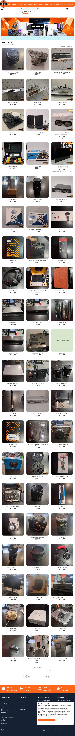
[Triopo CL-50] (13, 401)
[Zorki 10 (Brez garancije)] (62, 431)
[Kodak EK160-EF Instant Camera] (37, 247)
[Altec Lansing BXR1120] (37, 120)
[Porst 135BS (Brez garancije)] (13, 494)
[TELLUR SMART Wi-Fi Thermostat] (37, 217)
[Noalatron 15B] (13, 431)
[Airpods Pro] (37, 615)
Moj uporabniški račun (26, 677)
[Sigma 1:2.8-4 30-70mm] (62, 371)
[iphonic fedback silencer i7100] (62, 59)
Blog (51, 4)
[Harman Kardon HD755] (13, 310)
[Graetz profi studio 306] (37, 340)
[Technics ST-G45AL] (13, 340)
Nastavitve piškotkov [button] (55, 723)
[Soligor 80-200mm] (37, 187)
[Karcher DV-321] (37, 401)
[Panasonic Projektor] (62, 615)
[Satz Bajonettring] (13, 187)
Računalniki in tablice (25, 702)
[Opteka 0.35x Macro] (37, 555)
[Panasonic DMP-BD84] (13, 371)
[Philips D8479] (62, 310)
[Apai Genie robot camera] (62, 463)
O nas (46, 4)
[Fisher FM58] (37, 90)
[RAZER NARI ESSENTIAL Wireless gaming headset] (37, 431)
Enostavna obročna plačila (7, 717)
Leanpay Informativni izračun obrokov (8, 719)
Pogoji (43, 730)
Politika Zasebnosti (51, 730)
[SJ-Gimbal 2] (62, 217)
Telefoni (22, 700)
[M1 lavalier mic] (13, 120)
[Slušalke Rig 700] (13, 278)
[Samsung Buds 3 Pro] (13, 646)
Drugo (57, 4)
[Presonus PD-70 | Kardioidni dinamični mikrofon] (37, 646)
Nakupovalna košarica (48, 677)
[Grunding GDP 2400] (13, 90)
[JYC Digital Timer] (62, 247)
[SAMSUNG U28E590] (13, 585)
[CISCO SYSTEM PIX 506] (62, 187)
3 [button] (39, 670)
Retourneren (4, 723)
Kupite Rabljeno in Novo (30, 4)
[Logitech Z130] (13, 463)
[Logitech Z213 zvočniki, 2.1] (37, 371)
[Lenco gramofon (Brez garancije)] (62, 278)
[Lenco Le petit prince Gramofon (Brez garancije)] (37, 278)
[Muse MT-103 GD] (37, 585)
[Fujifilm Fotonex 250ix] (62, 401)
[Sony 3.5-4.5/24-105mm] (13, 59)
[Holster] (13, 524)
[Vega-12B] (37, 494)
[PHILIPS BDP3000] (37, 310)
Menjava (41, 4)
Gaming (21, 704)
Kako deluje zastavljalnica (7, 714)
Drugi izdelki (22, 709)
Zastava (20, 4)
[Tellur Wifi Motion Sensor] (13, 217)
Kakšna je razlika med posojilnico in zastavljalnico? (9, 711)
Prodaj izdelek (12, 4)
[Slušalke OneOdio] (62, 555)
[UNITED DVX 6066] (62, 90)
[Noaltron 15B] (13, 247)
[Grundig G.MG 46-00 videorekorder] (62, 585)
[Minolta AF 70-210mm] (13, 555)
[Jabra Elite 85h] (13, 615)
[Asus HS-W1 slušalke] (37, 463)
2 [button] (37, 670)
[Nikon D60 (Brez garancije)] (37, 524)
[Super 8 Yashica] (13, 153)
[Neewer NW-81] (62, 494)
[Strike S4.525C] (37, 153)
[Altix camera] (37, 59)
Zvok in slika (10, 44)
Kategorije (7, 8)
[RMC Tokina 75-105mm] (62, 524)
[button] (48, 670)
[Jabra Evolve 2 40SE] (62, 646)
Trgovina (4, 44)
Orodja (21, 707)
